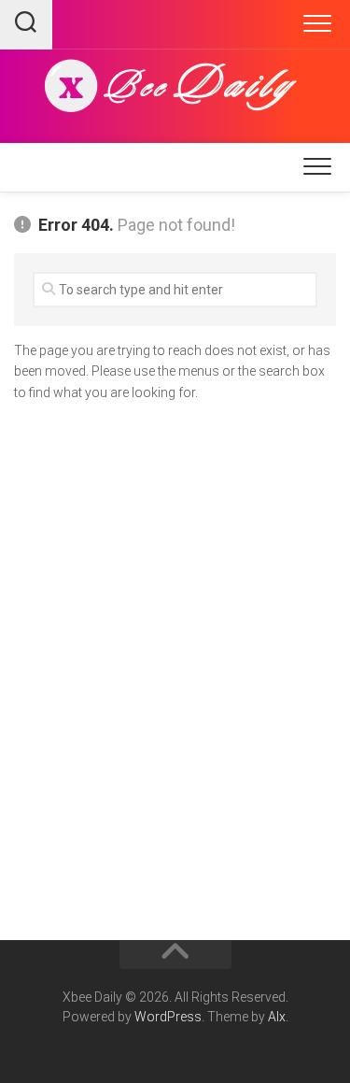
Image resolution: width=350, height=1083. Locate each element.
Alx (277, 1016)
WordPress (168, 1016)
